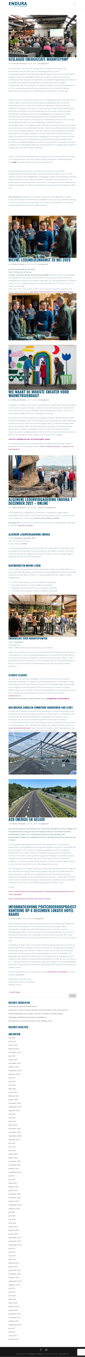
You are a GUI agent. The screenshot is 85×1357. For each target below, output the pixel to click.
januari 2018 (13, 1310)
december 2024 (15, 1063)
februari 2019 (14, 1263)
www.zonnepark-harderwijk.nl (20, 728)
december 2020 (15, 1194)
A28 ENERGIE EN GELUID (27, 819)
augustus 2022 (14, 1139)
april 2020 (12, 1223)
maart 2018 (13, 1303)
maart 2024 (13, 1092)
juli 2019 (12, 1248)
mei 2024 (12, 1085)
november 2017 (15, 1317)
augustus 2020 (14, 1208)
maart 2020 (13, 1226)
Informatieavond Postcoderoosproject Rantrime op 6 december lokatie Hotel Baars (42, 910)
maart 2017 (13, 1335)
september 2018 (15, 1281)
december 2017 (15, 1314)
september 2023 (15, 1107)
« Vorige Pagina (14, 992)
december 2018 (15, 1270)
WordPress (64, 1354)
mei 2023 (12, 1118)
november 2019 (15, 1241)
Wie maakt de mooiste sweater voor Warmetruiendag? (39, 393)
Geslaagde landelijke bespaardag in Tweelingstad (27, 1017)
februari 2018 (14, 1306)
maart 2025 (13, 1059)
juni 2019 (12, 1252)
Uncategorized (43, 63)
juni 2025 (12, 1056)
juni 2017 (12, 1328)
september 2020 (15, 1205)
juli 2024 (12, 1078)
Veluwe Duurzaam (53, 446)
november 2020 (15, 1197)
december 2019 (15, 1237)
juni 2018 (12, 1292)
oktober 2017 (14, 1321)
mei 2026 (12, 1041)
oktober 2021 (14, 1168)
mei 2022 (12, 1147)
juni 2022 (12, 1143)
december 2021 (15, 1161)
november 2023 (15, 1103)
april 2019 (12, 1259)
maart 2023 (13, 1125)
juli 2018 (12, 1288)
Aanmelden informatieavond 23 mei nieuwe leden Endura (51, 292)
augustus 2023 (14, 1110)
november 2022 (15, 1132)
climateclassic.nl (14, 696)
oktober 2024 (14, 1067)
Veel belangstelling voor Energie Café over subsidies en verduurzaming (36, 1013)
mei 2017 (12, 1332)
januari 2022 (13, 1157)
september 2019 (15, 1245)
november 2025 (15, 1052)
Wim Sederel (16, 918)
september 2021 (15, 1172)
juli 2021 (12, 1176)
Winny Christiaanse (19, 264)
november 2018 (15, 1274)
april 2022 (12, 1150)
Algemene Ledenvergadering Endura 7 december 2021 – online (40, 501)
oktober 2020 (14, 1201)
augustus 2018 (14, 1285)
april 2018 (12, 1299)
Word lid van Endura (25, 525)
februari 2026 (14, 1049)
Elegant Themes (36, 1354)
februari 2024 (14, 1096)
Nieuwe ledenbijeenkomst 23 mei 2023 (39, 260)
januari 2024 (13, 1099)
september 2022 (15, 1136)
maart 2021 (13, 1183)
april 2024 (12, 1088)
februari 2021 (14, 1187)
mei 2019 (12, 1256)
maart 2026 (13, 1045)
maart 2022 (13, 1154)
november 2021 (15, 1165)
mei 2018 (12, 1295)
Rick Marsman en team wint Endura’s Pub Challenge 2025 (30, 1021)
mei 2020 (12, 1219)
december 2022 (15, 1128)
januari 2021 (13, 1190)
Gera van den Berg (19, 63)
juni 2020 (12, 1216)
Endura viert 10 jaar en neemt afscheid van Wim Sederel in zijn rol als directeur (38, 1010)
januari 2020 (13, 1234)
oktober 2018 (14, 1277)
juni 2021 (12, 1179)
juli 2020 (12, 1212)
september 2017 (15, 1325)
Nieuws (41, 507)
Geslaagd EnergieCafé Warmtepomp (38, 59)
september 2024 (15, 1070)
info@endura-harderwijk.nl (58, 698)
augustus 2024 (14, 1074)
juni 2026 (12, 1038)
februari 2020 (14, 1230)
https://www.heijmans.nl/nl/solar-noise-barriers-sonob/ (30, 899)
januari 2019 (13, 1266)
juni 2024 (12, 1081)
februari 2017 (14, 1339)
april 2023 (12, 1121)
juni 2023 (12, 1114)
